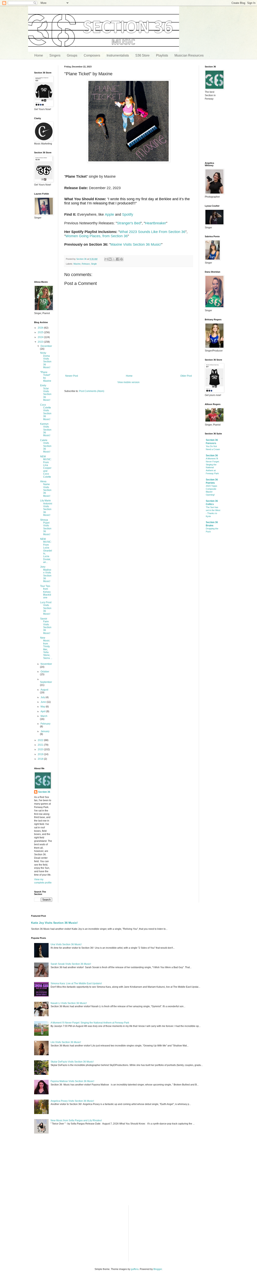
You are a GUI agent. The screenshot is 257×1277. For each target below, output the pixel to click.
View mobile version (128, 382)
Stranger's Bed (129, 223)
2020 (41, 749)
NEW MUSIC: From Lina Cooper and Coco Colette (46, 466)
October (45, 671)
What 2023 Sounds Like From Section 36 (152, 232)
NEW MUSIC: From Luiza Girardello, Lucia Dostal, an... (46, 551)
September (46, 682)
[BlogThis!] (110, 259)
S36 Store (142, 55)
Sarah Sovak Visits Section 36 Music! (71, 964)
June (44, 702)
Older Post (186, 375)
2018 (41, 759)
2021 (41, 744)
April (43, 711)
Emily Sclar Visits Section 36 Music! (45, 392)
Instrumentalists (118, 55)
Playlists (162, 55)
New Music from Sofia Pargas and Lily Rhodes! (76, 1120)
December (46, 346)
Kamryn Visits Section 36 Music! (45, 430)
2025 (41, 332)
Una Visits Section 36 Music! (66, 944)
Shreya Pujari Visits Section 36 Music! (45, 527)
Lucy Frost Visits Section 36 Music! (45, 608)
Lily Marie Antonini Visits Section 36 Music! (46, 507)
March (44, 716)
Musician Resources (189, 55)
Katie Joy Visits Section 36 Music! (54, 922)
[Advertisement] (128, 427)
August (44, 689)
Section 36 (44, 792)
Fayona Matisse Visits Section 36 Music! (72, 1081)
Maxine (77, 264)
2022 (41, 740)
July (43, 697)
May (43, 706)
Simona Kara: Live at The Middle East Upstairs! (76, 983)
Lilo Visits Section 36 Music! (66, 1042)
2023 (41, 341)
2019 (41, 754)
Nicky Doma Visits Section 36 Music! (45, 360)
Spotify (127, 214)
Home (38, 55)
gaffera (135, 1269)
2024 (41, 337)
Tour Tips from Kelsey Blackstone (45, 592)
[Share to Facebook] (118, 259)
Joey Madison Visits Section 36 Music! (45, 574)
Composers (92, 55)
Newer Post (71, 375)
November (46, 664)
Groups (72, 55)
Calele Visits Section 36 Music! (45, 446)
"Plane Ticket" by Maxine (45, 376)
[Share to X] (114, 259)
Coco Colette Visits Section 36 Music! (45, 412)
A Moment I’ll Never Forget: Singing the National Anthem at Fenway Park (90, 1022)
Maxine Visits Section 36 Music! (135, 244)
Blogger (157, 1269)
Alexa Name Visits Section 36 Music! (45, 488)
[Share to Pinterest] (121, 259)
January (45, 731)
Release (86, 264)
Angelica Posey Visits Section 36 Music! (72, 1101)
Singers (54, 55)
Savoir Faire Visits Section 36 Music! (45, 626)
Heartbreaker (155, 223)
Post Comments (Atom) (91, 391)
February (45, 723)
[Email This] (106, 259)
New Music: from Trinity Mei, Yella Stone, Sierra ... (46, 648)
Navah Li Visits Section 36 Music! (69, 1003)
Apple (109, 214)
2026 (41, 327)
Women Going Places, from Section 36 (96, 236)
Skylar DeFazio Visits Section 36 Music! (72, 1061)
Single (94, 264)
